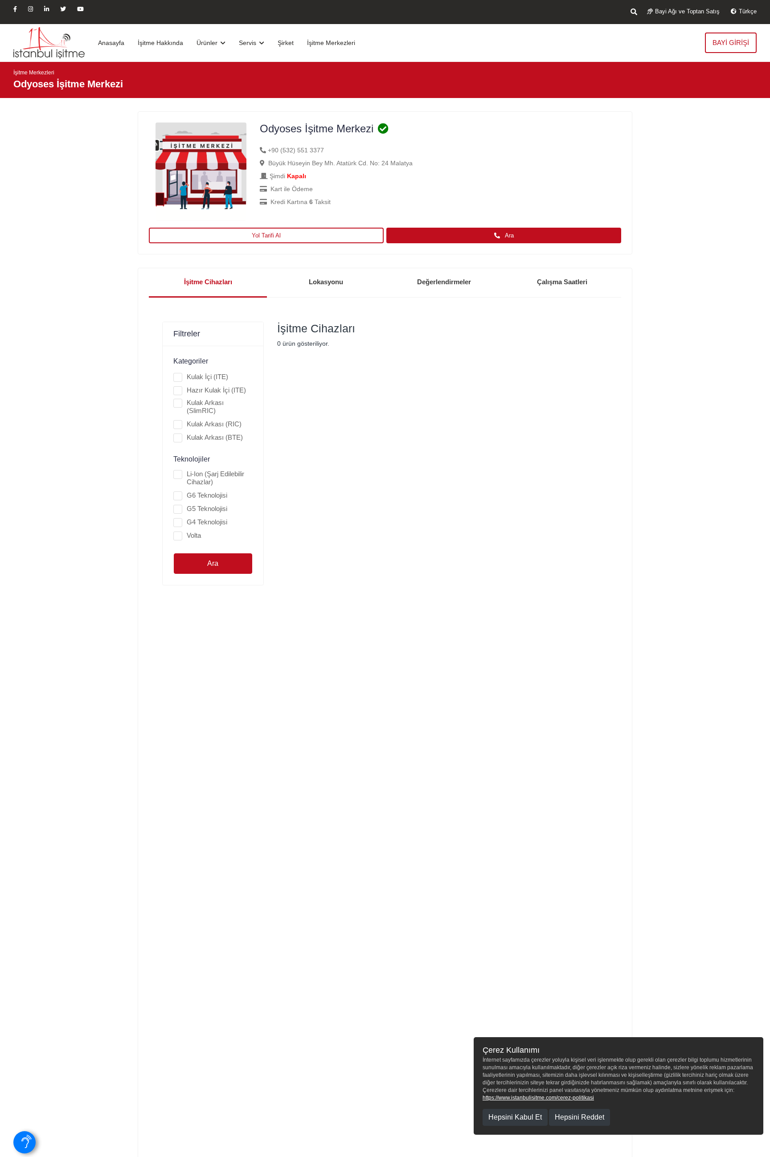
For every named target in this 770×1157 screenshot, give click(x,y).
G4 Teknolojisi (207, 522)
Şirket (286, 42)
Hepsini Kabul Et (515, 1117)
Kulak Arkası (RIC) (214, 424)
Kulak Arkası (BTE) (215, 437)
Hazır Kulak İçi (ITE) (216, 390)
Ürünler (208, 42)
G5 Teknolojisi (207, 508)
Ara (509, 235)
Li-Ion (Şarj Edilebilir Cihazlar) (215, 478)
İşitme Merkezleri (331, 42)
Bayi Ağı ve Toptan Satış (687, 11)
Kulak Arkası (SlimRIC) (205, 406)
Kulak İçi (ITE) (207, 376)
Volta (194, 535)
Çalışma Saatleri (562, 282)
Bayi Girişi (731, 42)
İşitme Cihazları (208, 282)
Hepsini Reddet (579, 1117)
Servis (248, 42)
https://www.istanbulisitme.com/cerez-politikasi (538, 1098)
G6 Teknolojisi (207, 495)
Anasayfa (111, 42)
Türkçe (748, 11)
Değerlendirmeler (444, 282)
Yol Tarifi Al (266, 235)
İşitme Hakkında (160, 42)
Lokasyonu (326, 282)
